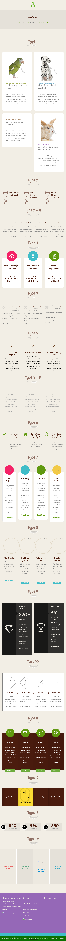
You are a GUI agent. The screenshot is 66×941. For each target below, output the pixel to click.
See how (31, 415)
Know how (10, 415)
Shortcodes (33, 22)
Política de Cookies (28, 916)
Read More (9, 517)
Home (18, 5)
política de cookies (40, 938)
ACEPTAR (34, 939)
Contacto (49, 5)
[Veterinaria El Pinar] (33, 4)
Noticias (42, 5)
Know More (9, 580)
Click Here (9, 770)
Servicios (26, 5)
